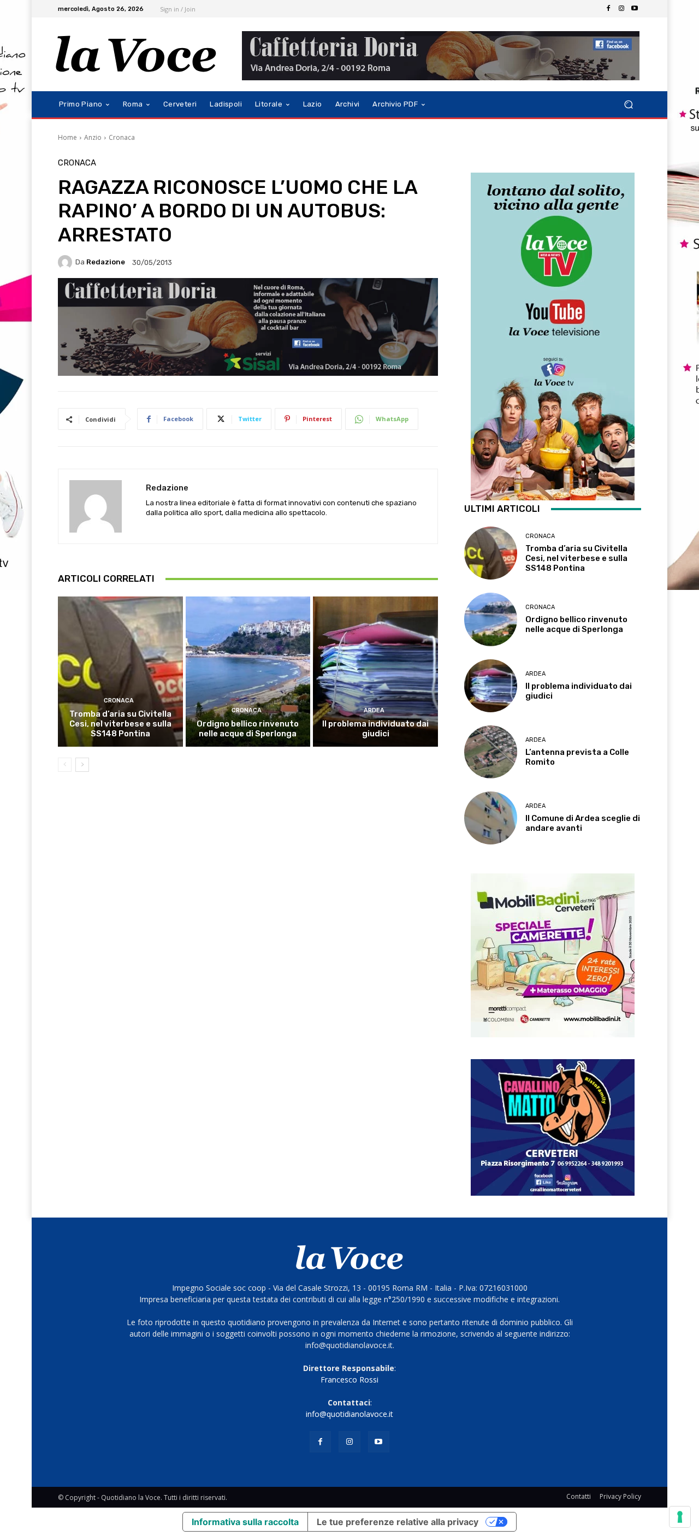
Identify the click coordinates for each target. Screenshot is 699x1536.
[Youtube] (634, 8)
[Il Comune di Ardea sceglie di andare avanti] (490, 817)
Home (67, 137)
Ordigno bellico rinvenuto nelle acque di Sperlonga (248, 729)
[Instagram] (621, 8)
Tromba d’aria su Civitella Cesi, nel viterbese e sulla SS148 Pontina (120, 724)
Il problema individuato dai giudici (375, 729)
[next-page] (82, 765)
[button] (628, 104)
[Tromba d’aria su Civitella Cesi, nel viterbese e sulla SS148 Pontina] (120, 671)
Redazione (105, 261)
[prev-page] (65, 765)
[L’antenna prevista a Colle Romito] (490, 751)
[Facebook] (608, 8)
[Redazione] (66, 262)
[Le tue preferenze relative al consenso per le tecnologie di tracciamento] (680, 1517)
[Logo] (136, 54)
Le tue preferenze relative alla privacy (397, 1521)
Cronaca (122, 137)
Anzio (93, 137)
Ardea (374, 710)
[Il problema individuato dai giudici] (375, 671)
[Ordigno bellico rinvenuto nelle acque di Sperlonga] (248, 671)
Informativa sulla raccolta (245, 1521)
